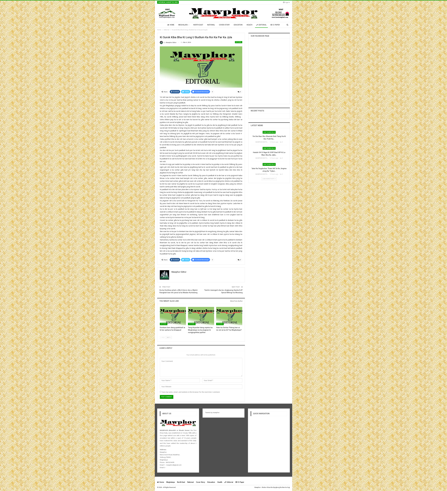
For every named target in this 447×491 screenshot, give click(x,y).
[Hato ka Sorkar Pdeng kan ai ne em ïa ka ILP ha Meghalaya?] (229, 316)
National (211, 25)
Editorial (262, 25)
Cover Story (224, 25)
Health (249, 25)
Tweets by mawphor (212, 412)
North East (198, 25)
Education (238, 25)
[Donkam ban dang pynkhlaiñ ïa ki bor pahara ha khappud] (173, 316)
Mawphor (257, 487)
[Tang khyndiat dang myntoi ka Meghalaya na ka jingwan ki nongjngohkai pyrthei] (201, 316)
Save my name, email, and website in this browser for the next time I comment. (191, 392)
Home (172, 25)
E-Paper (276, 25)
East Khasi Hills (269, 132)
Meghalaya (183, 25)
